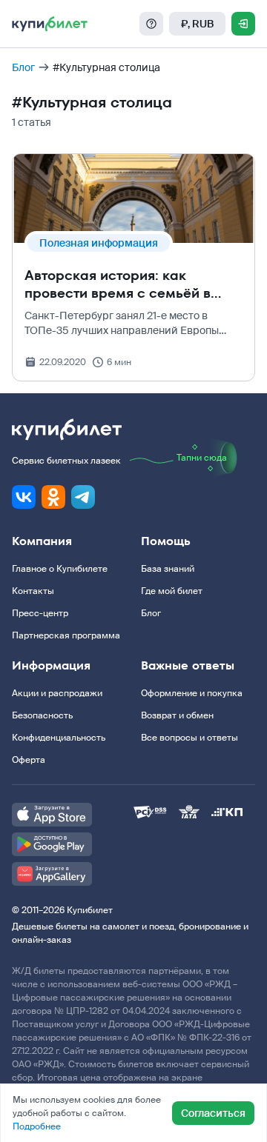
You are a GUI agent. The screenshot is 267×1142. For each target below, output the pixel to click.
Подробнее (37, 1126)
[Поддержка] (151, 24)
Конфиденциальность (58, 738)
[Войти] (243, 24)
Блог (23, 67)
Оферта (28, 760)
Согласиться (213, 1113)
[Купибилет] (50, 24)
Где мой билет (171, 591)
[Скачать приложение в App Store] (73, 815)
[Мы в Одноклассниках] (53, 497)
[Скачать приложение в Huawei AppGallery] (73, 874)
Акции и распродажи (57, 693)
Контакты (33, 591)
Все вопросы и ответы (189, 738)
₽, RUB (197, 23)
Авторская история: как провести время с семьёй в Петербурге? (117, 293)
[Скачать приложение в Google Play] (73, 844)
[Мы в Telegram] (83, 497)
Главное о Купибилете (60, 569)
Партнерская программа (66, 635)
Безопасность (42, 715)
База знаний (167, 569)
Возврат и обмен (177, 715)
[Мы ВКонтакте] (24, 497)
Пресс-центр (40, 613)
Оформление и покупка (192, 693)
